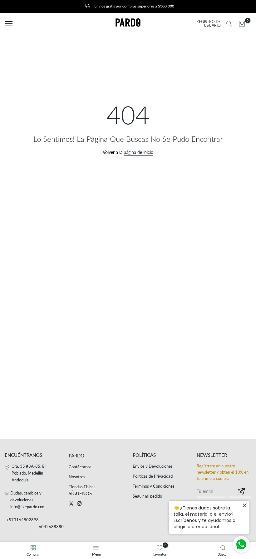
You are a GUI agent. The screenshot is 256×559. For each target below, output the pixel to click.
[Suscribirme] (240, 491)
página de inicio (138, 152)
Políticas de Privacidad (153, 476)
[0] (242, 23)
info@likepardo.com (28, 506)
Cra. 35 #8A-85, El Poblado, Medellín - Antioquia (29, 473)
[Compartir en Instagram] (79, 503)
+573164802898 (22, 519)
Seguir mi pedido (147, 496)
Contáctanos (80, 466)
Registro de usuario (208, 23)
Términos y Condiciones (154, 486)
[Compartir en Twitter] (71, 503)
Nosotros (77, 476)
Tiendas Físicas (82, 486)
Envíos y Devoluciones (153, 466)
